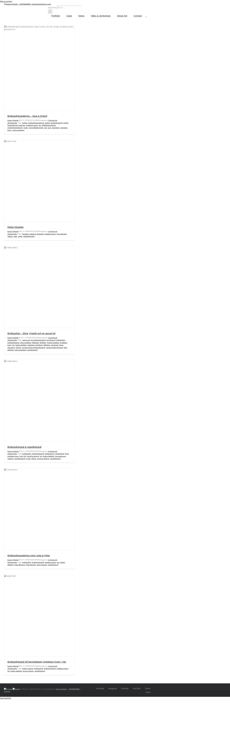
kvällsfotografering (49, 125)
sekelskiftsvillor (28, 236)
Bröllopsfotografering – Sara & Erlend (27, 116)
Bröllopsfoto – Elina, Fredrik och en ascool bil (31, 333)
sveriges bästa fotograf (54, 347)
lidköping (46, 345)
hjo (40, 125)
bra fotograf (50, 340)
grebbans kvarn (32, 125)
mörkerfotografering (15, 128)
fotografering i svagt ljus (16, 125)
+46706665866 (74, 689)
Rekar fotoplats (15, 227)
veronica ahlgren (43, 458)
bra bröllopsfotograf (38, 340)
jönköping (31, 345)
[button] (146, 15)
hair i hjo (23, 456)
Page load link (5, 698)
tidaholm (10, 350)
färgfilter (43, 342)
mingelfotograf (19, 458)
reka (15, 236)
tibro (65, 347)
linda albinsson (19, 565)
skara (61, 345)
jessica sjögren (28, 671)
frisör (67, 454)
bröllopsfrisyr (50, 454)
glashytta (40, 234)
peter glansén (42, 565)
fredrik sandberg (53, 342)
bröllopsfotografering (36, 123)
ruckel (20, 236)
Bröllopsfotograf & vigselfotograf (24, 447)
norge (26, 128)
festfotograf (59, 454)
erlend (65, 123)
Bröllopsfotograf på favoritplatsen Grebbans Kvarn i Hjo (36, 662)
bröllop (24, 123)
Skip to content (6, 1)
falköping (35, 342)
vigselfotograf (32, 350)
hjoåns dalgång (21, 345)
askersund (26, 340)
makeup (10, 458)
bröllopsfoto (60, 340)
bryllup (47, 123)
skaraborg (55, 128)
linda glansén (31, 565)
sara (49, 128)
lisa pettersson (60, 456)
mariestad (54, 345)
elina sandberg (25, 342)
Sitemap (7, 691)
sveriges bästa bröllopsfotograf (33, 347)
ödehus (10, 236)
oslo (45, 128)
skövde (18, 347)
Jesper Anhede (12, 120)
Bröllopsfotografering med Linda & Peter (28, 555)
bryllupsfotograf (57, 123)
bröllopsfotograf (13, 342)
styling (33, 458)
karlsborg (39, 345)
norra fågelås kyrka (36, 128)
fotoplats (25, 234)
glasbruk (33, 234)
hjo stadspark (62, 234)
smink (28, 458)
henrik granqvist (33, 456)
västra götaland (18, 130)
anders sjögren (27, 668)
